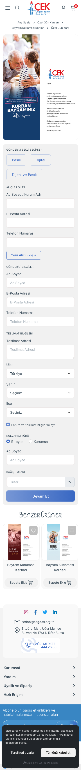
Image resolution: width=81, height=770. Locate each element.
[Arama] (17, 8)
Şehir (10, 384)
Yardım (10, 677)
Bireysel (17, 442)
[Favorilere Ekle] (33, 530)
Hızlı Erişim (13, 694)
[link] (26, 612)
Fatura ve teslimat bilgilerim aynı (33, 425)
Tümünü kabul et (58, 752)
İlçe (9, 403)
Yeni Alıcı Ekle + (23, 255)
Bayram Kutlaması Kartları (21, 567)
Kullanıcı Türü (17, 435)
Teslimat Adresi (18, 341)
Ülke (10, 365)
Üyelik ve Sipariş (18, 685)
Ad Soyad (13, 274)
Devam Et (40, 496)
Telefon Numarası (20, 233)
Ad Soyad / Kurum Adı (23, 194)
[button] (8, 8)
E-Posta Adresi (18, 214)
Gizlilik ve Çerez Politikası (42, 762)
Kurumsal (41, 442)
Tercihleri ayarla (22, 752)
